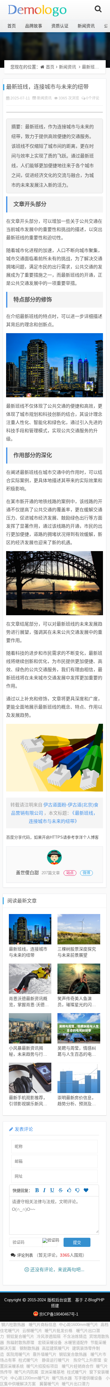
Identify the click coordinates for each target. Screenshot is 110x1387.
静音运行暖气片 (56, 1360)
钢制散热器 (29, 1348)
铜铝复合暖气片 (20, 1336)
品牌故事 (33, 25)
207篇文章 (51, 873)
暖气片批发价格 (59, 1330)
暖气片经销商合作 (78, 1366)
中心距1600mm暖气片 (78, 1324)
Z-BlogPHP (95, 1300)
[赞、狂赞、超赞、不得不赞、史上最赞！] (86, 1190)
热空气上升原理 (87, 1360)
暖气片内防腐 (26, 1372)
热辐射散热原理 (20, 1342)
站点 (70, 873)
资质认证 (59, 25)
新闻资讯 (86, 25)
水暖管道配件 (76, 1342)
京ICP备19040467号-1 (58, 1314)
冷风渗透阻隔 (49, 1336)
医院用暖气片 (18, 1354)
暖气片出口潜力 (76, 1384)
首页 (11, 25)
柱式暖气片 (28, 1360)
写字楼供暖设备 (88, 1378)
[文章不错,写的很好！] (69, 1190)
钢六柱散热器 (13, 1324)
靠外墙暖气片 (45, 1354)
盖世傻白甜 (27, 872)
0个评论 (92, 98)
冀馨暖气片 (49, 1384)
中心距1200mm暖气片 (30, 1378)
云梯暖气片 (32, 1330)
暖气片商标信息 (43, 1324)
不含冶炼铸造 (75, 1336)
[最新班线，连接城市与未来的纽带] (54, 365)
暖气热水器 (62, 1378)
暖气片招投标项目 (42, 1366)
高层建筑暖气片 (56, 1348)
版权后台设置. (59, 1300)
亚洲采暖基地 (52, 1372)
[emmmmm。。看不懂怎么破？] (77, 1190)
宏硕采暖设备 (50, 1342)
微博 (86, 873)
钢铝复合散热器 (73, 1354)
